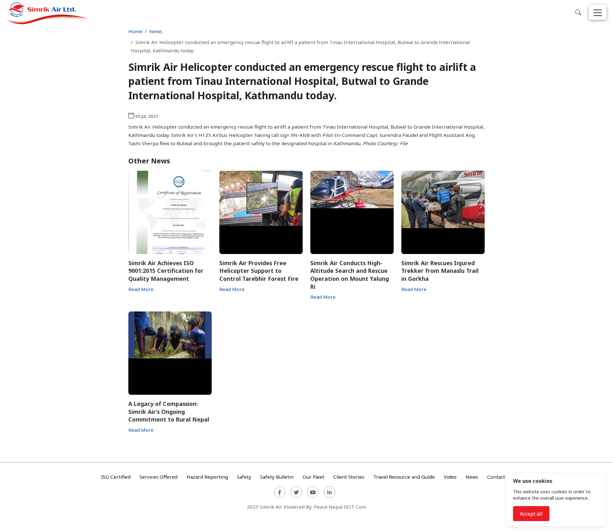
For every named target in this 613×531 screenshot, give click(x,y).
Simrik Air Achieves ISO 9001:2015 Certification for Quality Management (165, 270)
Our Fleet (313, 477)
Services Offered (159, 477)
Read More (141, 289)
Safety (244, 477)
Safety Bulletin (277, 477)
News (155, 31)
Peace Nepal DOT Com (340, 507)
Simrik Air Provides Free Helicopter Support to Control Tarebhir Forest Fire (259, 270)
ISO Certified (116, 477)
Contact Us (499, 477)
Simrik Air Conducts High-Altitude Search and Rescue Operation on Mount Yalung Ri (349, 274)
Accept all (531, 513)
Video (450, 477)
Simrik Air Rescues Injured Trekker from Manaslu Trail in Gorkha (440, 270)
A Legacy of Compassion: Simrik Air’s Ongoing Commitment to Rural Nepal (168, 411)
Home (135, 31)
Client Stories (348, 477)
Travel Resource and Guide (404, 477)
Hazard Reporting (207, 477)
